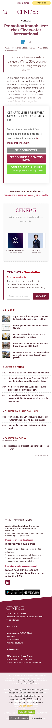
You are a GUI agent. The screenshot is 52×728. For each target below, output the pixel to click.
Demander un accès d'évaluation (19, 540)
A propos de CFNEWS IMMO (19, 633)
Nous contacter (13, 639)
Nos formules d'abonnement (19, 659)
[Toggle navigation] (3, 3)
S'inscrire (41, 296)
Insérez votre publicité (16, 613)
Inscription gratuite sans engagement (21, 566)
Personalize (37, 718)
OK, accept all (26, 712)
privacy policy (25, 705)
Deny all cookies (19, 718)
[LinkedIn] (23, 42)
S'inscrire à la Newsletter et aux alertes (23, 662)
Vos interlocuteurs (14, 642)
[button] (4, 11)
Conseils (26, 20)
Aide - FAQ (11, 636)
